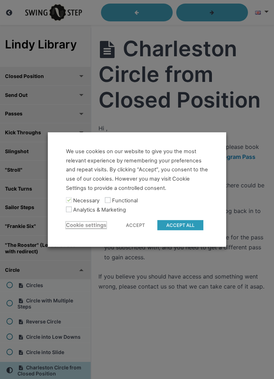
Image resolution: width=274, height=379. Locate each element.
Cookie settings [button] (86, 225)
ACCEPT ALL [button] (180, 225)
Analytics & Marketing (99, 210)
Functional (125, 200)
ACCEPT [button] (135, 225)
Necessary (86, 200)
